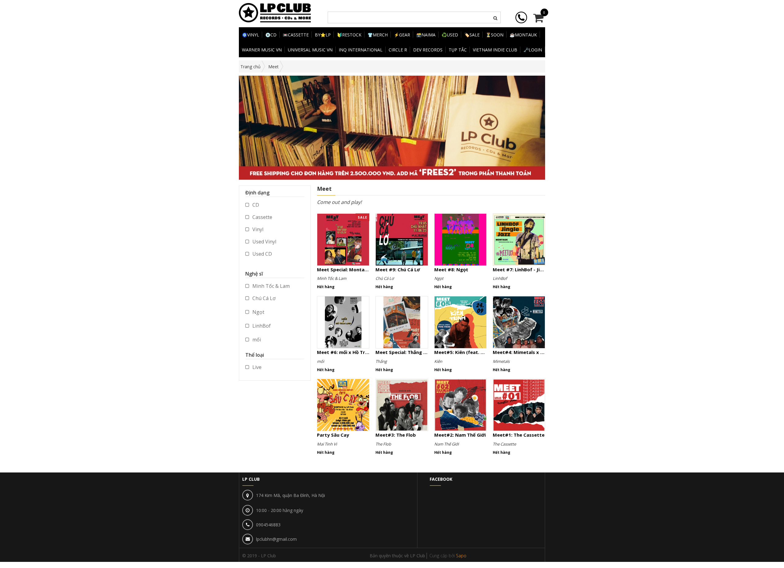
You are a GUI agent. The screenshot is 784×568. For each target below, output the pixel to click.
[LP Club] (275, 12)
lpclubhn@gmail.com (276, 539)
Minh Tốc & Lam (270, 286)
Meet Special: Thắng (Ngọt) (407, 352)
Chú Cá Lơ (263, 298)
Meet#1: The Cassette (519, 435)
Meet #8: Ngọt (451, 269)
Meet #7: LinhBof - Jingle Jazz (526, 269)
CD (255, 204)
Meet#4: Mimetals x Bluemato (528, 352)
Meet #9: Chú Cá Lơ (397, 269)
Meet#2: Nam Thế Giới (460, 435)
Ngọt (257, 312)
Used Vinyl (263, 241)
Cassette (261, 217)
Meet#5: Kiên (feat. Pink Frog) (469, 352)
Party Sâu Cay (333, 435)
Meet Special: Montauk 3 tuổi (350, 269)
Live (256, 367)
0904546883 (268, 525)
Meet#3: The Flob (395, 435)
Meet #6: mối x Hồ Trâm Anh (349, 352)
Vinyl (257, 229)
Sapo (461, 556)
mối (256, 339)
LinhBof (261, 325)
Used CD (261, 253)
